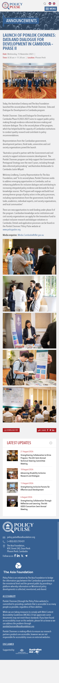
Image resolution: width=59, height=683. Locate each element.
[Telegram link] (26, 556)
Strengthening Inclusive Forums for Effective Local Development (35, 488)
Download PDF (12, 430)
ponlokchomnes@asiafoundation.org (18, 626)
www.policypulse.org (11, 229)
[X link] (22, 556)
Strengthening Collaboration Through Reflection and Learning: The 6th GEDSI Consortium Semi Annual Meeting (36, 505)
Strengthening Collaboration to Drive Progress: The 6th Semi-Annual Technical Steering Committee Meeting (36, 459)
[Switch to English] (55, 3)
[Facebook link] (15, 556)
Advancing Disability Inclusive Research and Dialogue (33, 474)
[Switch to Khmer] (51, 3)
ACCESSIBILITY (9, 596)
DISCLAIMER (8, 644)
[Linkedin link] (18, 556)
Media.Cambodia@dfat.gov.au (31, 235)
